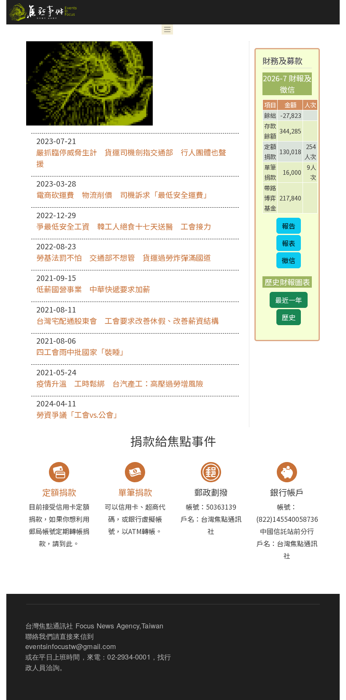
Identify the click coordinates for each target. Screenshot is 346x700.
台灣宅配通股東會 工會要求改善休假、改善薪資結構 (127, 320)
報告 (288, 226)
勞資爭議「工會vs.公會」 (78, 414)
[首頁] (41, 12)
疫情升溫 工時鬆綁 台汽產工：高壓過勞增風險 (119, 383)
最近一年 (288, 300)
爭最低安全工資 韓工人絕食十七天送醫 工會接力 (123, 226)
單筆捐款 (135, 492)
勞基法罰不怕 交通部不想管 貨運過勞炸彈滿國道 (123, 257)
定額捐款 (59, 492)
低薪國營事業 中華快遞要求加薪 (93, 288)
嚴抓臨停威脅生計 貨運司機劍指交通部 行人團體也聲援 (131, 158)
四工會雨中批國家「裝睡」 (81, 351)
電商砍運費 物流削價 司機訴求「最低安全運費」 (123, 194)
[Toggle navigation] (167, 29)
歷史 (288, 317)
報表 (288, 243)
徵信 (288, 260)
